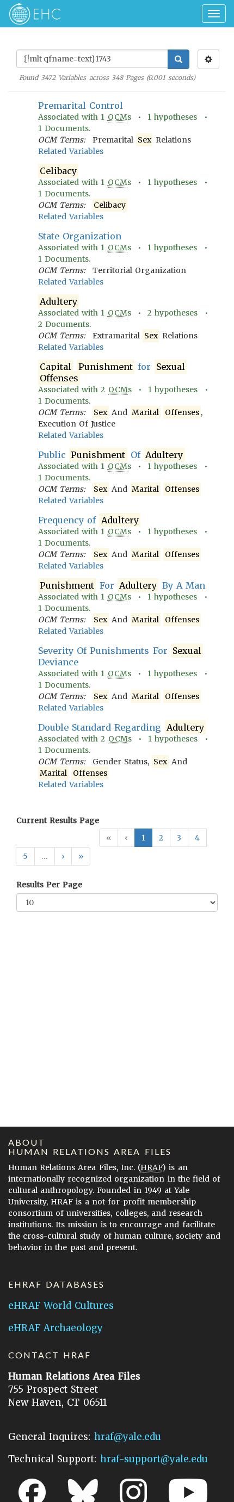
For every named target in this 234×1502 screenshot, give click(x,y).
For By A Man (122, 585)
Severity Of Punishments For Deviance (119, 656)
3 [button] (179, 838)
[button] (63, 856)
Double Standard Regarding (121, 727)
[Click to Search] (178, 59)
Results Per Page (49, 884)
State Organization (79, 236)
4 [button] (197, 838)
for (112, 372)
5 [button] (25, 856)
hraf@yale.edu (127, 1437)
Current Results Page (57, 820)
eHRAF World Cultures (61, 1306)
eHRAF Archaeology (55, 1328)
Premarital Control (80, 105)
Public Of (110, 454)
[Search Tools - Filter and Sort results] (208, 59)
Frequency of (88, 520)
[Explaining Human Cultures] (31, 13)
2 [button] (161, 838)
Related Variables (70, 151)
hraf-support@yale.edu (154, 1459)
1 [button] (143, 838)
